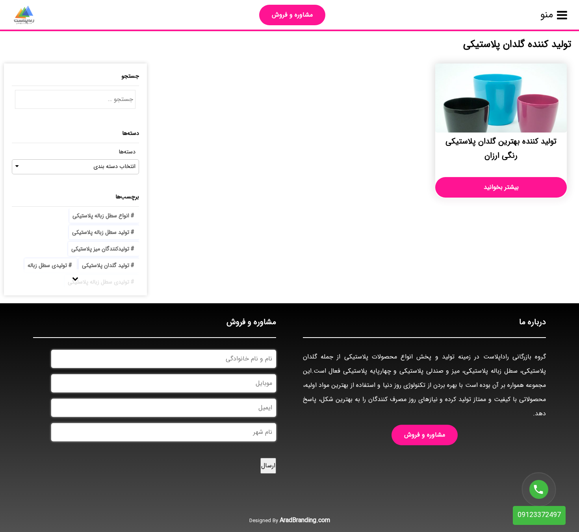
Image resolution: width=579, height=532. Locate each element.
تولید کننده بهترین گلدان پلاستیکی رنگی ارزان (501, 148)
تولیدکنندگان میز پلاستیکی (100, 249)
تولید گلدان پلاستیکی (105, 265)
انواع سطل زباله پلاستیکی (100, 215)
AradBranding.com (305, 520)
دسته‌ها (127, 152)
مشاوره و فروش (292, 15)
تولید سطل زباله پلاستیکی (100, 232)
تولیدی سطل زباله (47, 265)
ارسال (268, 465)
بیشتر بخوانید (501, 187)
